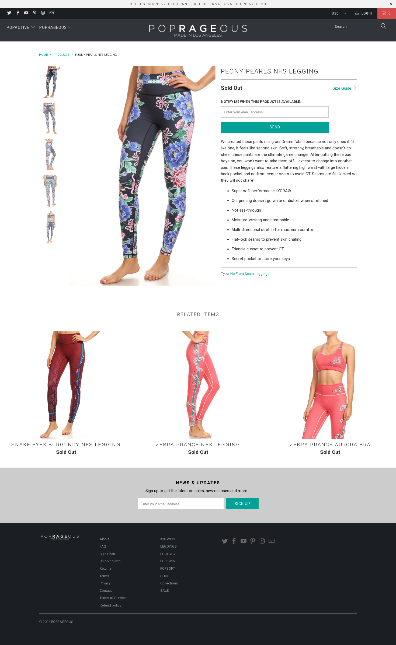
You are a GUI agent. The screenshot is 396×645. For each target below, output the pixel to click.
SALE (164, 590)
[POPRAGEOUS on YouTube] (26, 13)
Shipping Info (110, 561)
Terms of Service (113, 598)
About (104, 539)
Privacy (105, 583)
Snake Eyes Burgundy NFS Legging (66, 385)
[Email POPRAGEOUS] (51, 13)
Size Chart (107, 554)
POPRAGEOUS (62, 622)
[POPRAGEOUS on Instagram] (42, 13)
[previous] (77, 176)
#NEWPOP (168, 539)
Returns (106, 568)
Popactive (18, 27)
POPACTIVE (169, 554)
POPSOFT (167, 568)
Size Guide (342, 88)
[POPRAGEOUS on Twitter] (9, 13)
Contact (106, 590)
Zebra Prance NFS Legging (198, 385)
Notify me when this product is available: (261, 102)
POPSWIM (168, 561)
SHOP (164, 576)
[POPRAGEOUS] (198, 30)
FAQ (103, 546)
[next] (208, 176)
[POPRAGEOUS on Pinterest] (34, 13)
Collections (169, 583)
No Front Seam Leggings (249, 273)
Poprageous (53, 27)
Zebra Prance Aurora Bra (330, 385)
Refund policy (110, 605)
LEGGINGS (168, 546)
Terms (104, 576)
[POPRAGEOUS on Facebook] (17, 13)
